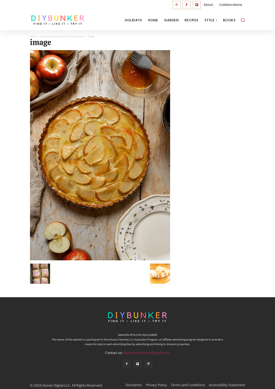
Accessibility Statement (227, 385)
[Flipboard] (197, 5)
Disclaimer (134, 385)
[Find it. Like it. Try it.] (57, 20)
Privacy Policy (156, 385)
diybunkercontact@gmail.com (146, 352)
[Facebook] (187, 5)
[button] (243, 20)
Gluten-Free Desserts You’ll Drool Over (62, 36)
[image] (100, 259)
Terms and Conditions (188, 385)
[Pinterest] (177, 5)
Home (33, 36)
